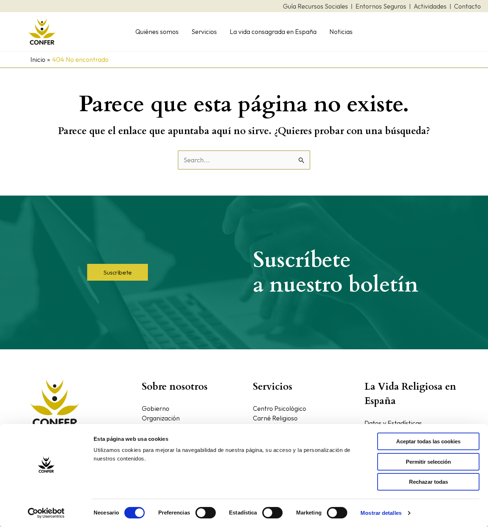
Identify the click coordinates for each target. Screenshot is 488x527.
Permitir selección (428, 462)
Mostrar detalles (381, 513)
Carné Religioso (275, 418)
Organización (161, 418)
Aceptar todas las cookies (428, 441)
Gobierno (155, 408)
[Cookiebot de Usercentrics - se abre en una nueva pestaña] (46, 513)
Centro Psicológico (279, 408)
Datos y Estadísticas (393, 423)
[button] (117, 272)
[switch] (205, 512)
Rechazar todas (428, 482)
